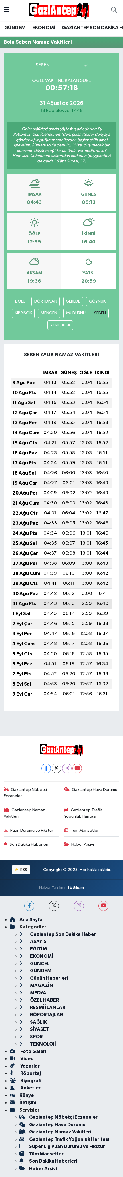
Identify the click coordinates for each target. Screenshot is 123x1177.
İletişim (27, 1102)
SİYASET (39, 1029)
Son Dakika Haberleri (29, 844)
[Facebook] (46, 768)
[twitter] (54, 906)
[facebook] (29, 906)
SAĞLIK (38, 1022)
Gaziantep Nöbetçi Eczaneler (25, 792)
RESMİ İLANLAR (47, 1007)
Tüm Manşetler (85, 830)
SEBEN (100, 313)
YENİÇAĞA (60, 325)
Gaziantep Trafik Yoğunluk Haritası (83, 813)
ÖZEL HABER (44, 1000)
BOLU (20, 301)
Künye (26, 1095)
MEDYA (37, 992)
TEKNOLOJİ (42, 1044)
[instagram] (79, 906)
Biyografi (30, 1080)
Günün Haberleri (48, 978)
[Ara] (113, 10)
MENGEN (49, 313)
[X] (56, 768)
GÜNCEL (39, 963)
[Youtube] (77, 768)
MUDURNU (76, 313)
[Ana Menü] (6, 10)
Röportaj (30, 1073)
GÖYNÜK (97, 301)
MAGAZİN (41, 985)
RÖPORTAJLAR (46, 1014)
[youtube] (103, 906)
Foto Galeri (32, 1051)
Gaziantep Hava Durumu (94, 789)
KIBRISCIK (23, 313)
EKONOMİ (43, 27)
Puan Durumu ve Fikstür (31, 830)
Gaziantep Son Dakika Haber (62, 934)
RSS (23, 870)
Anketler (30, 1087)
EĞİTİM (38, 948)
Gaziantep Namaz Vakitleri (24, 813)
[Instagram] (67, 768)
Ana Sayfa (31, 919)
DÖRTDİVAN (45, 301)
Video (26, 1058)
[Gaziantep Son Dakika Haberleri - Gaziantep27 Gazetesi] (59, 10)
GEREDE (73, 301)
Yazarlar (29, 1066)
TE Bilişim (75, 887)
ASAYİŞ (38, 941)
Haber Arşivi (82, 844)
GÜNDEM (14, 27)
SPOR (36, 1036)
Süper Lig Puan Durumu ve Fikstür (67, 1146)
